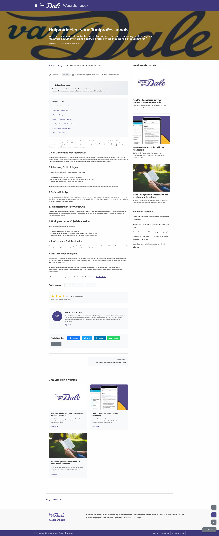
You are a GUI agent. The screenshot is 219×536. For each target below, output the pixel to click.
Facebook (75, 338)
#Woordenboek (78, 285)
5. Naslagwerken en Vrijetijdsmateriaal (63, 124)
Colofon (165, 533)
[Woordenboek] (51, 5)
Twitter (88, 338)
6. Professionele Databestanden (61, 128)
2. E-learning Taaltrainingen (60, 110)
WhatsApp (115, 338)
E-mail (57, 344)
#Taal (67, 285)
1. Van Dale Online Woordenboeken (62, 106)
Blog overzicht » (53, 499)
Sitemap (156, 533)
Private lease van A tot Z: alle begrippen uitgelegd (150, 232)
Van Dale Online (101, 277)
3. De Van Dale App (57, 115)
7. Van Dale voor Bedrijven (59, 132)
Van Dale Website (72, 325)
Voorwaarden (178, 533)
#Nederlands (91, 285)
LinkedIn (101, 338)
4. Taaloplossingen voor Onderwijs (62, 119)
